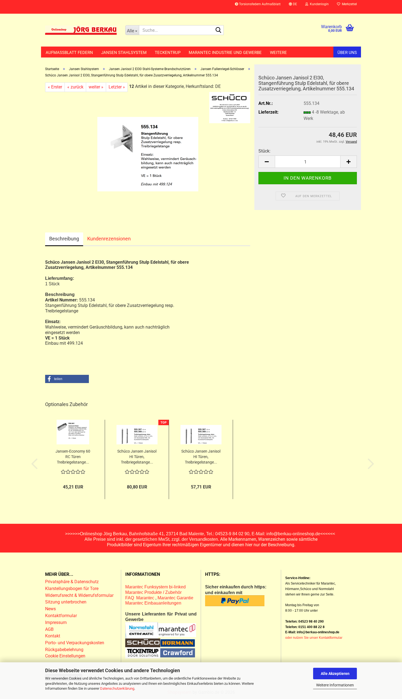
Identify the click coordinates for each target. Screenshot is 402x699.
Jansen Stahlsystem (124, 52)
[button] (293, 7)
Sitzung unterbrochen (65, 602)
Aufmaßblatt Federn (69, 52)
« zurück (75, 87)
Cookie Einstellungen (65, 655)
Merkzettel (348, 4)
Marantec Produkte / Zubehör (153, 592)
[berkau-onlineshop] (81, 30)
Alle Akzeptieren (335, 673)
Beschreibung (64, 238)
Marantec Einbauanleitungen (153, 603)
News (50, 608)
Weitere (278, 52)
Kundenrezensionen (109, 238)
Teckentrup (167, 52)
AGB (49, 629)
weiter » (96, 87)
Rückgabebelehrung (64, 649)
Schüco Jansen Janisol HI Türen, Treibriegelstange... (136, 456)
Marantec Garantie (175, 598)
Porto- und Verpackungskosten (74, 642)
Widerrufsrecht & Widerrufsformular (79, 595)
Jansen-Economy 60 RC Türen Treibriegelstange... (73, 456)
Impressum (56, 622)
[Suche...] (218, 30)
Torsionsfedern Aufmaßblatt (259, 4)
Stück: (264, 151)
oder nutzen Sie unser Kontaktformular (313, 638)
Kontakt (52, 635)
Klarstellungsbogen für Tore (71, 588)
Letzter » (117, 87)
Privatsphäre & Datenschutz (72, 581)
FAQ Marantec (140, 598)
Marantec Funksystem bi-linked (155, 587)
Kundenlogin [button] (318, 4)
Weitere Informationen (335, 685)
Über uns (347, 52)
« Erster (55, 87)
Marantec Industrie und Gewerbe (225, 52)
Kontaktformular (61, 615)
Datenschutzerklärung (117, 688)
